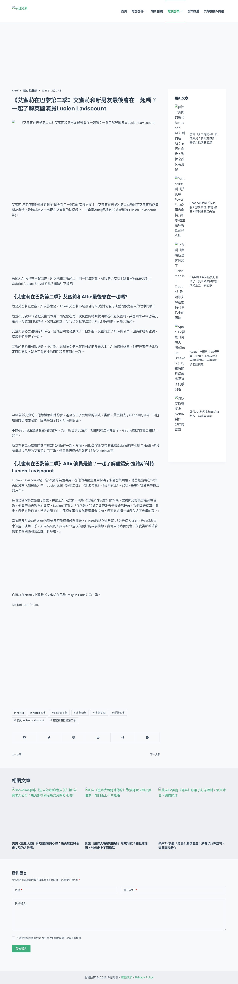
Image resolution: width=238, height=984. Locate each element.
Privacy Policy (144, 977)
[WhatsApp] (147, 737)
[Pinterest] (73, 737)
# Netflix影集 (38, 712)
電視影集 (174, 11)
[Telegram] (122, 737)
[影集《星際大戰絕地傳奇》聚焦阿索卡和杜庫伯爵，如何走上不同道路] (119, 812)
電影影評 (138, 11)
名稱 (18, 890)
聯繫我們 (126, 977)
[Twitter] (49, 737)
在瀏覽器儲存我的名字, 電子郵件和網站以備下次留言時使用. (49, 937)
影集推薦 (193, 11)
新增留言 (20, 903)
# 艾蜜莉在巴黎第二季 (63, 720)
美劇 (25, 90)
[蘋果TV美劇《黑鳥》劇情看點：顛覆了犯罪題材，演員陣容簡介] (192, 812)
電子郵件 (130, 890)
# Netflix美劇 (59, 712)
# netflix (19, 712)
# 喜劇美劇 (99, 712)
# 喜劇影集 (80, 712)
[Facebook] (24, 737)
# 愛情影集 (118, 712)
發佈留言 (21, 948)
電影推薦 (157, 11)
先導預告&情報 (214, 11)
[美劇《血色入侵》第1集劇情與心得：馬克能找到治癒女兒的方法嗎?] (46, 812)
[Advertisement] (119, 50)
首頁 (124, 11)
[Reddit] (98, 737)
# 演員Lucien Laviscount (29, 720)
